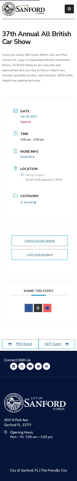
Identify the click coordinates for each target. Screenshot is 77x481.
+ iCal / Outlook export (39, 254)
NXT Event (53, 344)
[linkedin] (46, 366)
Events (28, 202)
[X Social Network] (38, 308)
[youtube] (30, 366)
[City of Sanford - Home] (23, 9)
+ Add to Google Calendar (39, 240)
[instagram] (21, 366)
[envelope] (47, 308)
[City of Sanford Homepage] (35, 402)
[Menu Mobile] (69, 9)
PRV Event (24, 344)
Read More (28, 157)
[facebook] (29, 308)
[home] (38, 366)
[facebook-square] (13, 366)
